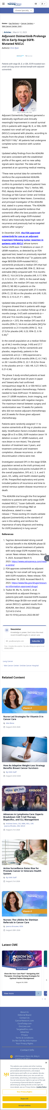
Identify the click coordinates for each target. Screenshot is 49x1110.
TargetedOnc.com (24, 1029)
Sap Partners (14, 23)
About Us (24, 1012)
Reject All (24, 1099)
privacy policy (8, 648)
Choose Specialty (22, 10)
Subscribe (36, 641)
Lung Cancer (8, 661)
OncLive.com (24, 1026)
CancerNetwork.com (24, 1020)
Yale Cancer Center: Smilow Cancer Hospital (21, 665)
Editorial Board (24, 1015)
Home (4, 23)
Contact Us (24, 1017)
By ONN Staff (11, 772)
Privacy (24, 1035)
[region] (24, 1084)
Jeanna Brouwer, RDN (14, 926)
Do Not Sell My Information (24, 1040)
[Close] (46, 1062)
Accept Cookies (24, 1105)
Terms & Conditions (24, 1037)
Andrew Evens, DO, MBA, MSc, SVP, (20, 823)
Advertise (24, 1032)
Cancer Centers (27, 23)
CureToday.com (25, 1023)
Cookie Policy (41, 1087)
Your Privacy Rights (24, 1043)
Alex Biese (10, 723)
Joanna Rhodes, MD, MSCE (14, 826)
